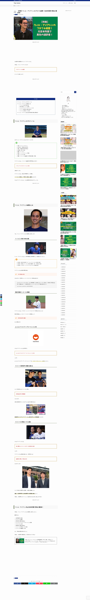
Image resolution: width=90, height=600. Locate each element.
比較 (63, 331)
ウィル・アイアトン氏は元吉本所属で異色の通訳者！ (28, 112)
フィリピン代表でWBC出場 (24, 105)
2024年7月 (63, 282)
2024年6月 (63, 284)
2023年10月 (63, 301)
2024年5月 (63, 286)
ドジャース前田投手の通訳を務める (25, 109)
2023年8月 (63, 306)
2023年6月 (63, 310)
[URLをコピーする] (54, 583)
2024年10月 (63, 275)
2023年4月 (63, 314)
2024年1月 (63, 295)
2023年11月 (63, 299)
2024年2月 (63, 293)
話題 (63, 337)
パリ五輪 (64, 326)
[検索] (75, 0)
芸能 (63, 335)
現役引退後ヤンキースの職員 (24, 106)
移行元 (64, 333)
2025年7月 (63, 269)
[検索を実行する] (75, 92)
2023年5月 (63, 312)
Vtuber (63, 322)
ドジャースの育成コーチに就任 (25, 110)
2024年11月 (63, 273)
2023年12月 (63, 297)
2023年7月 (63, 308)
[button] (17, 583)
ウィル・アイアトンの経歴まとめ (24, 103)
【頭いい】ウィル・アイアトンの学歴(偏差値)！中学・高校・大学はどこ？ (39, 539)
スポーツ (16, 14)
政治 (63, 328)
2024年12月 (63, 271)
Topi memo (17, 3)
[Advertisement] (36, 50)
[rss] (74, 0)
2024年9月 (63, 277)
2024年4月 (63, 288)
